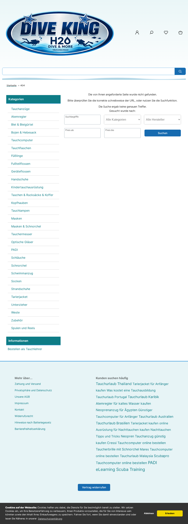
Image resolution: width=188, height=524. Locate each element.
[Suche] (151, 33)
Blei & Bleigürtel (22, 124)
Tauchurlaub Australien (156, 416)
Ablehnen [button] (149, 513)
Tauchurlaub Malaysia (136, 456)
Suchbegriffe (72, 117)
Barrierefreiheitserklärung (30, 428)
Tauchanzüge (20, 109)
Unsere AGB (22, 396)
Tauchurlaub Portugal (111, 397)
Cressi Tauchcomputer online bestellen (136, 443)
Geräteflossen (20, 171)
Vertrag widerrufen (94, 487)
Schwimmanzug (22, 273)
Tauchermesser (21, 234)
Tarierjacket (19, 297)
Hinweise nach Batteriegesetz (33, 422)
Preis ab (69, 130)
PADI (14, 250)
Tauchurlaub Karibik (143, 397)
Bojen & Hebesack (23, 132)
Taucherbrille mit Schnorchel (117, 449)
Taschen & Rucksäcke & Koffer (32, 195)
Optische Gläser (22, 242)
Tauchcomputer (22, 140)
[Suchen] (180, 71)
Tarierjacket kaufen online (149, 423)
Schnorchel (19, 265)
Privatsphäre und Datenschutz (33, 390)
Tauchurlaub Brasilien (113, 423)
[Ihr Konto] (137, 33)
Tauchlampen (20, 210)
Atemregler (18, 116)
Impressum (22, 403)
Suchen (162, 133)
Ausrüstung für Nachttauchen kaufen (123, 430)
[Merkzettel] (166, 33)
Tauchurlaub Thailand (114, 384)
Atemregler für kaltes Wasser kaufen (123, 403)
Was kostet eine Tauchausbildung (131, 390)
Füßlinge (17, 156)
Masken (16, 218)
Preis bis (109, 130)
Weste (15, 312)
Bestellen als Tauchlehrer (25, 349)
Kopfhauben (19, 203)
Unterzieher (19, 304)
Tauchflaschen (21, 148)
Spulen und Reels (23, 328)
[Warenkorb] (180, 33)
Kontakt (19, 409)
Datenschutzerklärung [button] (50, 518)
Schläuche (18, 257)
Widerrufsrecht (24, 416)
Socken (16, 281)
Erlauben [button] (169, 513)
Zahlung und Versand (28, 383)
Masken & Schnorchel (26, 226)
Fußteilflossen (20, 163)
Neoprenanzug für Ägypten (116, 410)
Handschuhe (19, 179)
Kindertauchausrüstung (27, 187)
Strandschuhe (20, 289)
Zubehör (17, 320)
